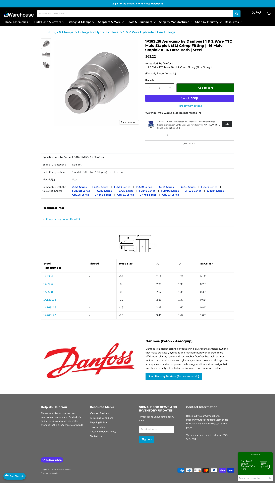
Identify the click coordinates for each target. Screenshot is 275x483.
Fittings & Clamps (60, 32)
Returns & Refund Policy (103, 431)
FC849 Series (147, 191)
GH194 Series (215, 191)
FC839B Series (81, 191)
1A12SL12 (49, 299)
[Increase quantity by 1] (170, 87)
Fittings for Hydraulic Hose (98, 32)
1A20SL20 (49, 315)
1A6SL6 (48, 284)
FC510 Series (122, 187)
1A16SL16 (49, 307)
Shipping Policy (98, 422)
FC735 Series (125, 191)
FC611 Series (166, 187)
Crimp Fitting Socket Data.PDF (63, 219)
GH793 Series (170, 194)
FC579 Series (144, 187)
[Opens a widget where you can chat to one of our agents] (255, 466)
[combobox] (135, 13)
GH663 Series (103, 194)
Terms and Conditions (101, 418)
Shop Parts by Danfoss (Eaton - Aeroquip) (173, 376)
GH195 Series (80, 194)
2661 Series (79, 187)
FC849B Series (170, 191)
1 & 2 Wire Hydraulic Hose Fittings (149, 32)
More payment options (190, 105)
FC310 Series (100, 187)
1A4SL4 (48, 276)
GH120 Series (192, 191)
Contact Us (96, 436)
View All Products (99, 413)
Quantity (149, 80)
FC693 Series (104, 191)
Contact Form (212, 416)
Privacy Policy (97, 427)
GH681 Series (125, 194)
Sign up (146, 439)
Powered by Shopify (49, 473)
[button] (258, 12)
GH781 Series (148, 194)
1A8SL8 (48, 292)
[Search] (236, 13)
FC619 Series (187, 187)
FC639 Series (209, 187)
